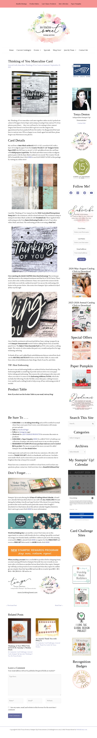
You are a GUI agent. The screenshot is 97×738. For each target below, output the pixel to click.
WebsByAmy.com (81, 729)
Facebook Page (23, 430)
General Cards (12, 65)
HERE (30, 157)
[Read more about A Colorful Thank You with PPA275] (48, 627)
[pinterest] (85, 193)
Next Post (59, 605)
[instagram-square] (78, 193)
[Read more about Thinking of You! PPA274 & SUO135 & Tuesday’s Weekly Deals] (20, 631)
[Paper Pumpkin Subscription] (81, 379)
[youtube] (92, 193)
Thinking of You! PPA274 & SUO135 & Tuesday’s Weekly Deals (19, 648)
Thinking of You (31, 65)
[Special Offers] (81, 350)
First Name (81, 228)
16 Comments (12, 652)
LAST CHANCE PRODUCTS (31, 434)
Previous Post (11, 605)
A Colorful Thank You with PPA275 (46, 640)
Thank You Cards (45, 645)
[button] (40, 50)
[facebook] (71, 193)
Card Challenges (22, 652)
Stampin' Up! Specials (18, 654)
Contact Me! (82, 123)
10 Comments (40, 643)
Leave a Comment (44, 65)
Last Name (81, 239)
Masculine (21, 65)
